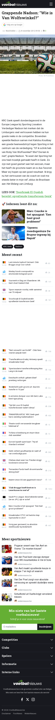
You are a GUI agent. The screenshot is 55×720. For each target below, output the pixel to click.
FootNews (17, 713)
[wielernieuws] (27, 682)
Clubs (5, 647)
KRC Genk (7, 246)
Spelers (6, 656)
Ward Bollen (11, 31)
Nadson (19, 246)
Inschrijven (45, 626)
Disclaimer (6, 713)
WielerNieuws (30, 713)
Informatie (9, 664)
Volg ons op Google (14, 25)
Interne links (11, 672)
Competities (10, 639)
